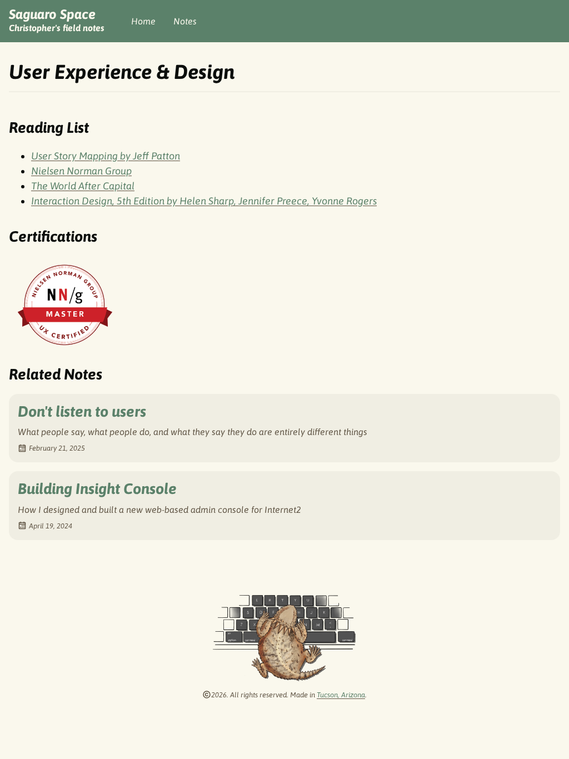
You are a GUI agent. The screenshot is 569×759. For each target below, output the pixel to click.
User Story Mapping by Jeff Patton (105, 156)
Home (143, 21)
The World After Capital (82, 186)
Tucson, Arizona (341, 695)
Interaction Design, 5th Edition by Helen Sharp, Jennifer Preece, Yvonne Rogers (204, 201)
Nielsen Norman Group (81, 171)
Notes (185, 21)
